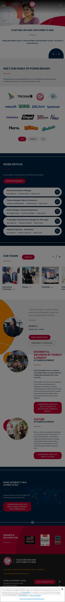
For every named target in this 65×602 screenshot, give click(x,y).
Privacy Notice (26, 592)
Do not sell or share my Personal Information (32, 599)
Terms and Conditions (35, 595)
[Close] (62, 589)
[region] (32, 594)
